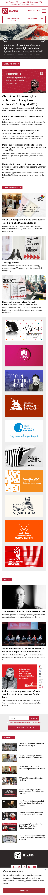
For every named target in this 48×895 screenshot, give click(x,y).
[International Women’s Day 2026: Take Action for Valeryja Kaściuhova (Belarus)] (9, 827)
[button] (5, 39)
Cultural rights (11, 64)
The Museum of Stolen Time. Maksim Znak (23, 611)
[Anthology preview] (24, 248)
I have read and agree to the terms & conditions (25, 722)
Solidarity (9, 738)
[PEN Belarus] (10, 11)
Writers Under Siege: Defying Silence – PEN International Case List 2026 (31, 792)
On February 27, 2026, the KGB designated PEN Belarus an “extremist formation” (24, 3)
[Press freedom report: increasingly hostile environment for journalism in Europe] (9, 839)
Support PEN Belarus (24, 728)
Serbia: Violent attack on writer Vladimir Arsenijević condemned (31, 756)
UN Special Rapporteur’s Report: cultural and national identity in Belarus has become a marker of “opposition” (24, 167)
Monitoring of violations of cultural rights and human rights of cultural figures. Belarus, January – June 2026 (24, 147)
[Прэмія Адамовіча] (24, 506)
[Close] (45, 869)
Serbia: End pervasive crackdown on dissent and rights (31, 745)
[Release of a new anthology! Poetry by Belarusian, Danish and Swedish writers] (24, 287)
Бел (29, 11)
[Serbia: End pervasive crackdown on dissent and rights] (9, 747)
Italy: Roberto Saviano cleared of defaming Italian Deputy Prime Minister (31, 803)
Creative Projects (12, 187)
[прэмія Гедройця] (24, 355)
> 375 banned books (34, 18)
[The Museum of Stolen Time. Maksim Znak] (24, 597)
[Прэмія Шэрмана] (24, 381)
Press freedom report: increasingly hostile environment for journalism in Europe (32, 837)
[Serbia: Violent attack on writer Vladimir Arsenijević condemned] (9, 758)
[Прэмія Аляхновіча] (24, 456)
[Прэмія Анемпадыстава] (24, 481)
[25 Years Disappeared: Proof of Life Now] (9, 781)
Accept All (24, 890)
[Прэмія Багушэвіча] (24, 406)
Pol (39, 11)
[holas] (24, 556)
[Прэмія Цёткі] (24, 330)
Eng (34, 11)
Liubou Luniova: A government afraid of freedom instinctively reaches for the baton (21, 694)
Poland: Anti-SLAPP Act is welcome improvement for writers (32, 768)
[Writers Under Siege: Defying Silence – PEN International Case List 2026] (9, 793)
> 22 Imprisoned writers (13, 19)
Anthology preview (10, 262)
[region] (24, 881)
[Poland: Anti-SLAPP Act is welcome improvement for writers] (9, 770)
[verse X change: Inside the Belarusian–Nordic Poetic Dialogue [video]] (24, 205)
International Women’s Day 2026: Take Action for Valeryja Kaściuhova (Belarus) (31, 826)
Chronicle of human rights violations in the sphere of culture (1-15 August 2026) (19, 100)
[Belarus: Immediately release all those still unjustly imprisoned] (9, 816)
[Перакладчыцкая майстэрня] (24, 531)
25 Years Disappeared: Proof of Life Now (31, 779)
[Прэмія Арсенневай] (24, 431)
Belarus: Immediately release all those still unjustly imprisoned (31, 814)
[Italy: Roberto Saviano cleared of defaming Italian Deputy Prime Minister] (9, 804)
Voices (7, 579)
